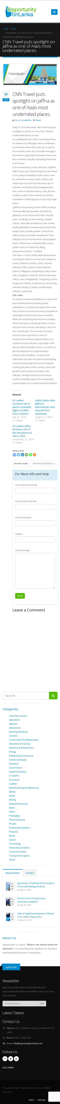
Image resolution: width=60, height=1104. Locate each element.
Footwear (14, 763)
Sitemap (42, 1100)
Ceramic (13, 735)
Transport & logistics (19, 855)
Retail (12, 835)
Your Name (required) (26, 484)
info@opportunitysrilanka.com (27, 1043)
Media (12, 791)
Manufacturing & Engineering (23, 787)
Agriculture (14, 719)
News (38, 120)
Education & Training (19, 743)
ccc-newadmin (24, 120)
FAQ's (31, 1100)
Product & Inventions (19, 827)
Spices (12, 839)
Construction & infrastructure (23, 739)
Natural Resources (18, 803)
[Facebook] (14, 454)
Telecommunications (19, 847)
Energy (12, 751)
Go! (42, 1003)
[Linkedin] (22, 454)
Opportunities (12, 872)
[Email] (26, 454)
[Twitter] (18, 454)
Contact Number (23, 517)
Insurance (14, 779)
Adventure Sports (18, 715)
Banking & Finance (18, 731)
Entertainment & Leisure (21, 755)
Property (13, 831)
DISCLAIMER (8, 1067)
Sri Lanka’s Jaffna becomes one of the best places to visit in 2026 (22, 431)
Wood (12, 859)
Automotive (15, 727)
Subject (19, 533)
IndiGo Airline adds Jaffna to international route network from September (45, 407)
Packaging (14, 815)
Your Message (22, 550)
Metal (12, 795)
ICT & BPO (14, 775)
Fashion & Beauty (18, 759)
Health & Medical (17, 771)
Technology (15, 843)
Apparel (13, 723)
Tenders (29, 872)
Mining (12, 799)
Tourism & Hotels (17, 851)
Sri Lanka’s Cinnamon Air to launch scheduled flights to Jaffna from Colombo (21, 407)
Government (15, 767)
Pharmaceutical (17, 819)
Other (12, 811)
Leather (13, 783)
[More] (34, 454)
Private (12, 823)
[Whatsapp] (30, 454)
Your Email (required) (25, 501)
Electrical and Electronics (21, 747)
